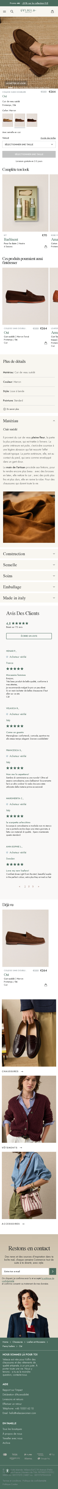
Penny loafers (9, 1346)
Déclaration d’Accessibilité (16, 1394)
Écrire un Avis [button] (29, 635)
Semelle (10, 565)
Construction (14, 554)
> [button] (38, 886)
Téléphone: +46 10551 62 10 (18, 1408)
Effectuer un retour (12, 1404)
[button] (4, 11)
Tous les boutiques (12, 1429)
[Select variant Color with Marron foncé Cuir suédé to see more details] (32, 120)
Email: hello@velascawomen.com (19, 1413)
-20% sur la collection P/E (35, 3)
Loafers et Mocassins (36, 1341)
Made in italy (14, 598)
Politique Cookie (10, 1484)
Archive (6, 1443)
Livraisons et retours (13, 1399)
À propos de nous (12, 1434)
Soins (7, 576)
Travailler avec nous (12, 1438)
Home (5, 1341)
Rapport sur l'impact (12, 1390)
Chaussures (18, 1341)
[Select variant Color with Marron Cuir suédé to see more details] (20, 121)
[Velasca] (28, 11)
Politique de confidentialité (34, 1480)
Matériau (10, 421)
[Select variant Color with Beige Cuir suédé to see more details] (8, 120)
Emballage (12, 587)
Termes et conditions (12, 1480)
